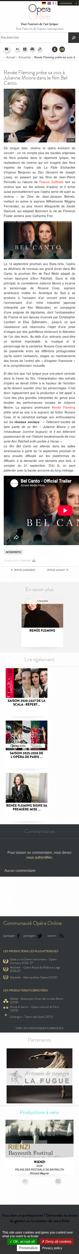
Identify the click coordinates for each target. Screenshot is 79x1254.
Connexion (55, 49)
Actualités (24, 57)
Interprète (13, 552)
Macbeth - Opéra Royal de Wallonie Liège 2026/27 (35, 969)
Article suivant (56, 570)
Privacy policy (52, 1248)
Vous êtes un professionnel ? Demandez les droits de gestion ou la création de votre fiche (39, 1218)
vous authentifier (39, 857)
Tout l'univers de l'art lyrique (39, 24)
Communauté (62, 49)
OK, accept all (23, 1241)
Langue (17, 49)
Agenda (25, 49)
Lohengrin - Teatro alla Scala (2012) (31, 1017)
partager (9, 935)
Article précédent (24, 570)
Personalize (28, 1248)
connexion (66, 3)
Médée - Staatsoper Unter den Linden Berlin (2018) (36, 1000)
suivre (51, 935)
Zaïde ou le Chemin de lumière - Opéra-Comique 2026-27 (34, 961)
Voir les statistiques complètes (39, 1028)
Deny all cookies (58, 1241)
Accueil (10, 57)
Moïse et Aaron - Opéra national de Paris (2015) (34, 1008)
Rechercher (40, 49)
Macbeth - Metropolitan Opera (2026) (33, 977)
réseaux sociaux (27, 422)
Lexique (32, 49)
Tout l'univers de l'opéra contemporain (39, 28)
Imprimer (25, 560)
